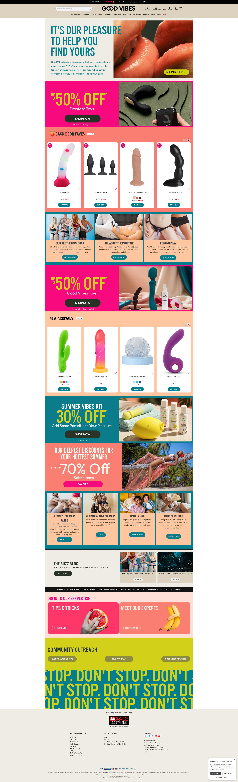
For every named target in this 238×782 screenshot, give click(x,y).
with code (103, 2)
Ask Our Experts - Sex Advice (114, 742)
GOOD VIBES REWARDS (175, 659)
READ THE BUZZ (63, 573)
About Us (73, 739)
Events (106, 739)
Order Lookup (74, 744)
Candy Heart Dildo (64, 192)
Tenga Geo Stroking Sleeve (137, 376)
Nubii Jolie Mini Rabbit (64, 376)
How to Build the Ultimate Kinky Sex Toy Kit (175, 574)
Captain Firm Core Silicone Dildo (137, 192)
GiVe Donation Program (152, 745)
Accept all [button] (215, 773)
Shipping (73, 746)
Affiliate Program (149, 741)
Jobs (145, 752)
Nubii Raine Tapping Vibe (174, 376)
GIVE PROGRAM (119, 659)
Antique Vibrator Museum (152, 743)
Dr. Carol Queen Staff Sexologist (115, 744)
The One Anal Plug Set (100, 192)
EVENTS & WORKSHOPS (62, 659)
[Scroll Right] (188, 140)
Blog (105, 737)
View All (90, 134)
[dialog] (222, 769)
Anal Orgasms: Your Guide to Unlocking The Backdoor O (143, 574)
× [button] (234, 760)
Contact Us (74, 742)
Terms (72, 751)
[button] (134, 198)
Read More (138, 579)
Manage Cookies (76, 755)
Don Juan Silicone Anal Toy (174, 192)
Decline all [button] (228, 773)
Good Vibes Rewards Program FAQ (156, 750)
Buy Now (64, 205)
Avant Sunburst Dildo (100, 376)
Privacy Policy (75, 748)
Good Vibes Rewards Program (154, 747)
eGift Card (73, 737)
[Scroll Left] (184, 140)
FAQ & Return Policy (77, 753)
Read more (221, 769)
